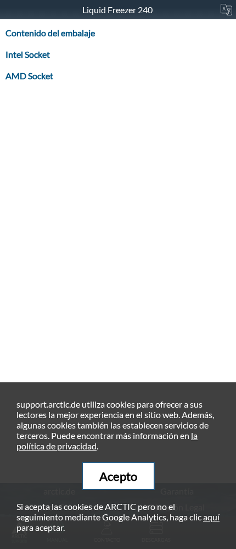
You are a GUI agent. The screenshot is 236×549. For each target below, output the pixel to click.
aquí (211, 517)
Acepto (118, 476)
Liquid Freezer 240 (118, 9)
